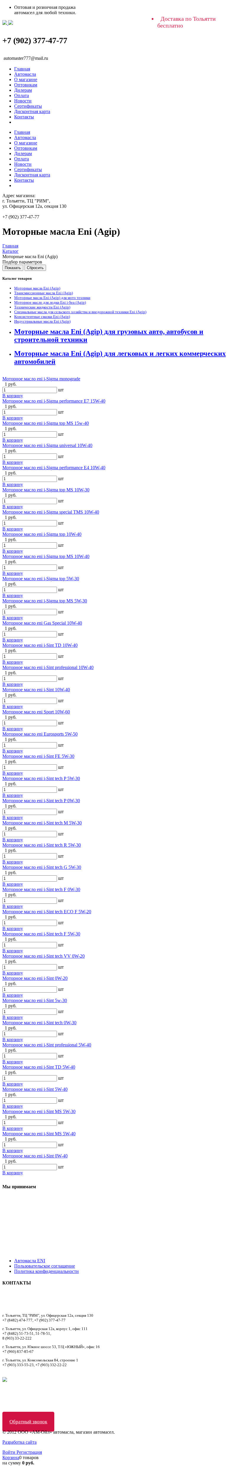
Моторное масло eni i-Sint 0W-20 (35, 978)
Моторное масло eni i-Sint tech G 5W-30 (41, 867)
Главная (22, 68)
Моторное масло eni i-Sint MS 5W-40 (39, 1133)
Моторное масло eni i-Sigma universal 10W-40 (47, 445)
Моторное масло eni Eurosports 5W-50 (40, 734)
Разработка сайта (19, 1442)
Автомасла (25, 74)
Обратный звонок (28, 1421)
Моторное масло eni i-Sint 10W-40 (36, 689)
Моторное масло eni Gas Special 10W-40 (42, 623)
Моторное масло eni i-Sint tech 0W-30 (39, 1022)
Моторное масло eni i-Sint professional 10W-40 (48, 667)
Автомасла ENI (29, 1260)
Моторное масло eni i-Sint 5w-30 (34, 1000)
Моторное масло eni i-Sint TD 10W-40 (40, 645)
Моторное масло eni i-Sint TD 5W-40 (38, 1067)
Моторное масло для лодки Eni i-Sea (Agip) (50, 302)
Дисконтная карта (32, 111)
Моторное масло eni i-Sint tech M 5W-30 (42, 822)
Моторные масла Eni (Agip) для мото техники (52, 297)
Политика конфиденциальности (46, 1271)
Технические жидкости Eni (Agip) (42, 307)
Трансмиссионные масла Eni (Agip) (43, 293)
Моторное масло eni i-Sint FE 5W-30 (38, 756)
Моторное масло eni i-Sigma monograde (41, 378)
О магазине (25, 79)
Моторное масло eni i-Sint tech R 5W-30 (41, 845)
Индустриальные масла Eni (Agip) (42, 321)
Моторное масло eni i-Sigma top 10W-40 (41, 534)
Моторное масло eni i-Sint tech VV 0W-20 (43, 956)
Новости (23, 100)
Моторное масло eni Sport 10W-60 (36, 711)
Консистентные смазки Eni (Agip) (42, 316)
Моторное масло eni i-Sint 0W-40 (35, 1155)
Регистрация (29, 1452)
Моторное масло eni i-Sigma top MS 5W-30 (44, 600)
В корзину (12, 395)
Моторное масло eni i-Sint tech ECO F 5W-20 (46, 911)
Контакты (24, 116)
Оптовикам (25, 84)
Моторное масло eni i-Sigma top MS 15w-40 (45, 423)
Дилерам (23, 90)
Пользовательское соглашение (44, 1265)
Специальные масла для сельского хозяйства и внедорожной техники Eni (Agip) (80, 312)
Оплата (21, 95)
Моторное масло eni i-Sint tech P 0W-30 (41, 800)
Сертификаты (28, 106)
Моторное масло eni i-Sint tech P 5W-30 (41, 778)
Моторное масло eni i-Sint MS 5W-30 (39, 1111)
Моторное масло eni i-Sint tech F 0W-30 (41, 889)
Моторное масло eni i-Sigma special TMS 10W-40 (50, 511)
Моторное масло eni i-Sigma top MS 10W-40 (45, 556)
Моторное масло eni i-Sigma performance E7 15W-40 (53, 400)
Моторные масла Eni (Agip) (37, 288)
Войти (9, 1452)
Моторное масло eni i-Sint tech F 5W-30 (41, 933)
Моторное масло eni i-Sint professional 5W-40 (46, 1044)
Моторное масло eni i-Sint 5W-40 (35, 1089)
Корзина (10, 1457)
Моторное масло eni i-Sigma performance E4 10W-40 (53, 467)
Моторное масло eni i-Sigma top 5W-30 (40, 578)
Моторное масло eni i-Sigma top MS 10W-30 (45, 489)
